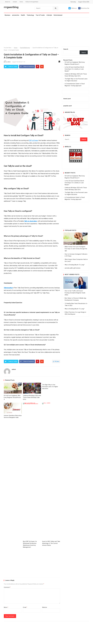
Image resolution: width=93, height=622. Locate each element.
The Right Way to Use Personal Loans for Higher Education (50, 386)
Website (44, 607)
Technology (31, 15)
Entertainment (61, 15)
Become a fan (85, 8)
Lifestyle (52, 15)
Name (6, 607)
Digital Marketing (25, 47)
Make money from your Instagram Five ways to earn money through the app (76, 249)
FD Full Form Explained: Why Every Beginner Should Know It (12, 397)
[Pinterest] (37, 66)
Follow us (74, 8)
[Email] (42, 66)
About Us (7, 1)
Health (23, 15)
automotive (15, 15)
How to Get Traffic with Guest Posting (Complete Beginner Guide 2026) (75, 293)
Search (65, 49)
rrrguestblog (11, 7)
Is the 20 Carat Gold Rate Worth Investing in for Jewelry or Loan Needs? (74, 69)
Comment (7, 587)
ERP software (33, 140)
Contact (15, 1)
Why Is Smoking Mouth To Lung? (74, 265)
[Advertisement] (46, 32)
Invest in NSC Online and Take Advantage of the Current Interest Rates (51, 543)
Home (21, 1)
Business (7, 15)
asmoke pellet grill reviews (72, 268)
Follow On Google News (32, 1)
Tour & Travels (43, 15)
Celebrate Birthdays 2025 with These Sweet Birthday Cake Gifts (32, 397)
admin (9, 62)
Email (25, 607)
